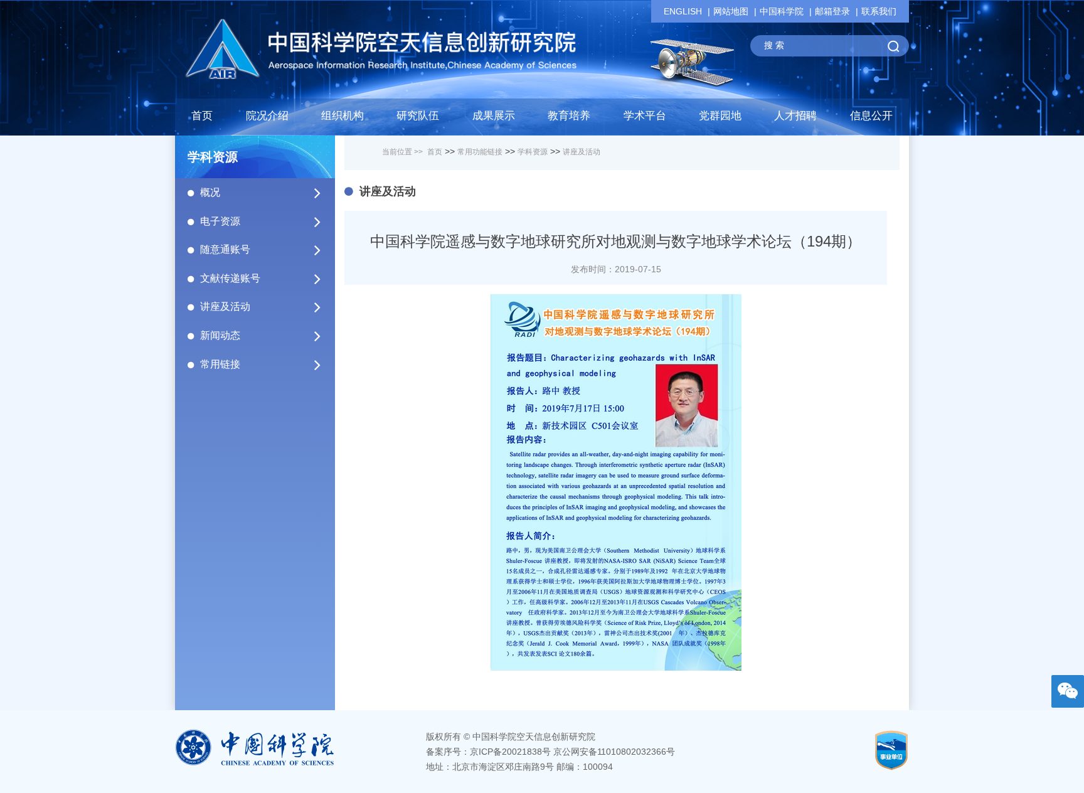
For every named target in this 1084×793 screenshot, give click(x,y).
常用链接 (220, 364)
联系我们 (878, 11)
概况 (210, 192)
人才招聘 (795, 116)
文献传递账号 (230, 278)
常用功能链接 (479, 151)
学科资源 (533, 151)
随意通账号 (225, 249)
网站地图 (730, 11)
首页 (202, 116)
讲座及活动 (225, 306)
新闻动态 (220, 335)
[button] (417, 119)
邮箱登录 (832, 11)
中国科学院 (782, 11)
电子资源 (220, 221)
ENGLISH (683, 11)
